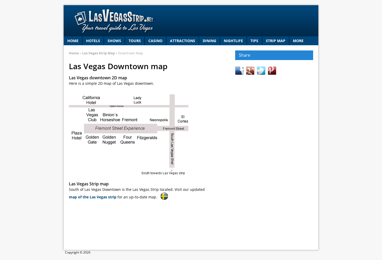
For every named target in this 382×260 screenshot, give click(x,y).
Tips (254, 40)
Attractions (182, 40)
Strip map (275, 40)
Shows (114, 40)
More (298, 40)
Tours (135, 40)
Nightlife (233, 40)
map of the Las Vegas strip (92, 196)
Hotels (93, 40)
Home (72, 40)
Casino (155, 40)
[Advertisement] (274, 160)
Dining (209, 40)
